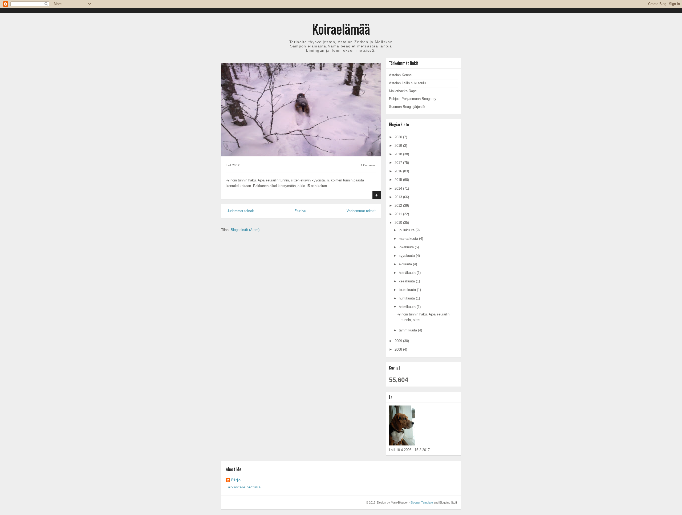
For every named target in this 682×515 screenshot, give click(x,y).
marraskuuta (409, 239)
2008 (399, 349)
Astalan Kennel (400, 75)
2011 (399, 214)
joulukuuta (407, 230)
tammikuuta (408, 330)
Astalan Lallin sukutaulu (407, 83)
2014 (399, 188)
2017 (399, 163)
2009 (399, 341)
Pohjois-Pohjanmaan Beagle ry (412, 99)
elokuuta (406, 264)
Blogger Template (422, 502)
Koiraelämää (341, 28)
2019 (399, 146)
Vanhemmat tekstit (361, 211)
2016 (399, 171)
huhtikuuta (407, 298)
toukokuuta (408, 290)
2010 (399, 223)
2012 (399, 206)
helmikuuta (408, 307)
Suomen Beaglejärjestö (407, 107)
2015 (399, 180)
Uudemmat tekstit (240, 211)
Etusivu (300, 211)
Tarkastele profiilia (243, 487)
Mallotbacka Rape (403, 91)
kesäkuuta (407, 281)
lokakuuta (407, 247)
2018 (399, 154)
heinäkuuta (408, 273)
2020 (399, 137)
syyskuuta (407, 256)
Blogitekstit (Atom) (245, 230)
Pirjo (236, 480)
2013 (399, 197)
